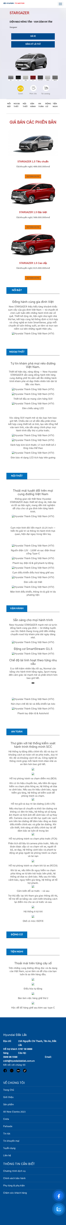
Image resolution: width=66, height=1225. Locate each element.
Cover (20, 94)
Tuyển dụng (9, 1148)
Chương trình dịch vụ (14, 1171)
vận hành (33, 105)
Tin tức (6, 1133)
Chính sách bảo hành (14, 1178)
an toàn (41, 105)
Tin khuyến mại (11, 1140)
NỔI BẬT (9, 105)
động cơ (48, 105)
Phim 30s (33, 94)
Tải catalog (45, 94)
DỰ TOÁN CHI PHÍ (33, 176)
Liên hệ (7, 1155)
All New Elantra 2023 (14, 1111)
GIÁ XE (33, 36)
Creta (6, 1119)
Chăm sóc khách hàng (15, 1192)
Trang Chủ (8, 1089)
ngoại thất (17, 105)
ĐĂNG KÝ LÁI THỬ (33, 44)
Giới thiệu (8, 1097)
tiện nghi (55, 105)
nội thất (25, 105)
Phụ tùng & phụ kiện (14, 1185)
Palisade (7, 1126)
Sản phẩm (8, 1104)
